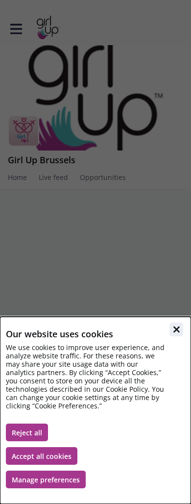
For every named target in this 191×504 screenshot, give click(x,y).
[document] (95, 410)
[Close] (176, 329)
